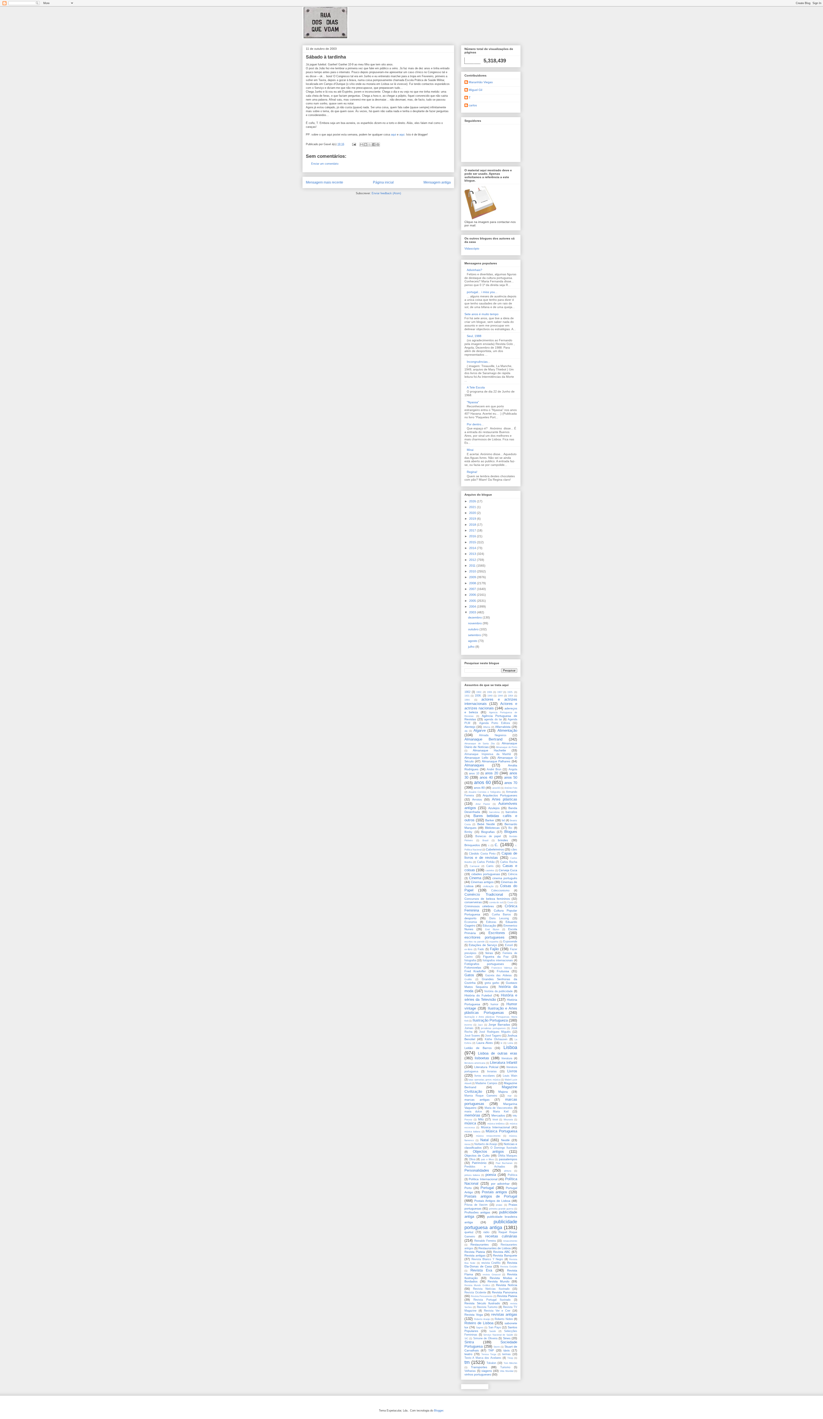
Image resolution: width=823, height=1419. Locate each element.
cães (514, 849)
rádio (486, 1232)
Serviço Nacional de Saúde (498, 1334)
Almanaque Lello (476, 757)
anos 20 (491, 773)
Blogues (510, 832)
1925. (510, 692)
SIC (466, 1338)
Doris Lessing (499, 918)
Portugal (487, 1188)
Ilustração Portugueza (490, 1020)
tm (467, 1362)
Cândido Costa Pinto (482, 853)
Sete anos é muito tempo (481, 314)
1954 (510, 695)
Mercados (498, 1115)
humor (494, 1004)
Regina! (472, 472)
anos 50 (510, 777)
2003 (473, 612)
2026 (473, 501)
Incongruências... (478, 361)
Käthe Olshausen (496, 1039)
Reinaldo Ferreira (485, 1240)
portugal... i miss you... (482, 292)
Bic (510, 827)
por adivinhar (500, 1183)
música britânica (496, 1123)
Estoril (509, 945)
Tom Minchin (510, 1363)
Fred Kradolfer (475, 971)
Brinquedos (472, 845)
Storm (497, 1346)
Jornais (468, 1028)
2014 (473, 548)
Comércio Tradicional (483, 894)
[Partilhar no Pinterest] (378, 144)
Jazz (480, 1024)
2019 (473, 518)
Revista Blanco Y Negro (487, 1259)
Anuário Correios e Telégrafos (485, 792)
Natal (484, 1140)
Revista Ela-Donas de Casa (490, 1264)
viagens (486, 1370)
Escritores (496, 933)
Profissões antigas (477, 1212)
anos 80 (479, 787)
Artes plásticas (504, 799)
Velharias (470, 1370)
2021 (473, 507)
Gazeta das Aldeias (498, 975)
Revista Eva (481, 1270)
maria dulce (473, 1111)
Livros (512, 1071)
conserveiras (473, 902)
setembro (475, 635)
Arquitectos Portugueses (500, 795)
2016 (473, 536)
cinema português (504, 878)
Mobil (495, 1119)
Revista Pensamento (482, 1296)
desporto (470, 918)
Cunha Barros (501, 914)
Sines (507, 1338)
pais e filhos (487, 1159)
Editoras (491, 922)
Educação (489, 925)
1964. (467, 699)
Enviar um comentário (324, 163)
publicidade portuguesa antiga (490, 1224)
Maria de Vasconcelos (499, 1107)
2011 (472, 565)
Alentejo (469, 726)
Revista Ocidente (475, 1292)
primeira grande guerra (501, 1208)
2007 (473, 589)
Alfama (486, 727)
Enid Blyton (492, 929)
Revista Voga (473, 1314)
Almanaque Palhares (496, 761)
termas (506, 1354)
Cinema (475, 878)
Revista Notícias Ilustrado (491, 1288)
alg (465, 731)
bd (503, 820)
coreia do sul (496, 902)
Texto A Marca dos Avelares (482, 1357)
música (470, 1123)
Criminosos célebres (479, 906)
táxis (506, 1350)
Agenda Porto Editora (494, 723)
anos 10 (474, 773)
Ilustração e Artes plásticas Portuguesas (490, 1010)
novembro (475, 623)
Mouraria (508, 1119)
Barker (489, 820)
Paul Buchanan (504, 1163)
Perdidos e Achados (484, 1166)
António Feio (510, 788)
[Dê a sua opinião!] (365, 144)
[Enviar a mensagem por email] (361, 144)
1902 (467, 692)
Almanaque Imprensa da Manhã (487, 754)
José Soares (472, 1035)
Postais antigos (494, 1192)
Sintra (469, 1342)
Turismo (505, 1367)
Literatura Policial (486, 1067)
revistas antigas (504, 1314)
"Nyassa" (473, 402)
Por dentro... (475, 424)
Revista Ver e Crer (497, 1310)
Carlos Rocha (508, 862)
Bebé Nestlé (486, 824)
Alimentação (507, 730)
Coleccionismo (500, 890)
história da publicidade (498, 991)
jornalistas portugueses (493, 1028)
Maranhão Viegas (481, 82)
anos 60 (482, 782)
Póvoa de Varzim (476, 1204)
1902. (479, 692)
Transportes (479, 1367)
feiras (489, 953)
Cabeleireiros (495, 849)
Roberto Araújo (482, 1319)
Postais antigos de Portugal (490, 1196)
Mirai (470, 449)
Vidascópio (471, 248)
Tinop (510, 1358)
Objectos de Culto (477, 1155)
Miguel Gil (475, 90)
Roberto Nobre (504, 1319)
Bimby (468, 832)
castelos (489, 870)
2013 (473, 553)
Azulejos (494, 808)
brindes (503, 840)
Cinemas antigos (482, 882)
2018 (473, 524)
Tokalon (491, 1363)
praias (499, 1205)
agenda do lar (493, 719)
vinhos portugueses (477, 1374)
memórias (472, 1115)
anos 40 (486, 777)
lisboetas (482, 1058)
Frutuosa (503, 971)
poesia (490, 1175)
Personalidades (476, 1170)
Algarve (479, 730)
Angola (513, 769)
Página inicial (383, 182)
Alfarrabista (503, 726)
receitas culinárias (501, 1236)
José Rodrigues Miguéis (495, 1031)
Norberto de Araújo (485, 1144)
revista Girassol (491, 1274)
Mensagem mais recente (324, 182)
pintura (507, 1170)
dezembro (475, 617)
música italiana (472, 1131)
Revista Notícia (506, 1285)
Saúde (492, 1331)
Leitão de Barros (478, 1048)
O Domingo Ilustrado (503, 1147)
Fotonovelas (472, 967)
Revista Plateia (474, 1251)
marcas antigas (477, 1099)
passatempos (508, 1159)
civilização (488, 886)
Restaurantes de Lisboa (494, 1248)
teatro (468, 1354)
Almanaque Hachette (489, 750)
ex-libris (468, 949)
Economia (470, 922)
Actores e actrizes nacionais (490, 706)
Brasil (485, 840)
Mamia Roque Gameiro (480, 1095)
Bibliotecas (492, 827)
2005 (473, 600)
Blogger (438, 1410)
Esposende (510, 941)
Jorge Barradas (499, 1024)
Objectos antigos (488, 1152)
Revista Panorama (504, 1292)
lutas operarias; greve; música (484, 1079)
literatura (507, 1058)
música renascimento (488, 1136)
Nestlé (505, 1140)
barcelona (494, 812)
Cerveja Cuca (508, 870)
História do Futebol (478, 995)
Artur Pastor (483, 804)
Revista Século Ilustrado (482, 1303)
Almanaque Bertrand (483, 739)
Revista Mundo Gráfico (477, 1285)
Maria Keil (500, 1111)
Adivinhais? (474, 270)
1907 (499, 692)
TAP (491, 1350)
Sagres (480, 1327)
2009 (473, 577)
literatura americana (474, 1063)
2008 (473, 583)
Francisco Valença (501, 967)
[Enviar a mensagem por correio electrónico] (354, 144)
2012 (473, 559)
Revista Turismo (487, 1307)
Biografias (488, 832)
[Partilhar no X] (370, 144)
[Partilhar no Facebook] (374, 144)
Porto (468, 1188)
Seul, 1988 (474, 336)
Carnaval (474, 866)
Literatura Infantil (503, 1063)
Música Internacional (495, 1127)
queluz (468, 1232)
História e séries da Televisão (490, 997)
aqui (393, 134)
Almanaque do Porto (506, 747)
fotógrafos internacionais (498, 960)
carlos (473, 105)
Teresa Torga (488, 1354)
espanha (493, 941)
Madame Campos (486, 1083)
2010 (473, 571)
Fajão (494, 949)
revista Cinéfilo (491, 1262)
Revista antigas (474, 1255)
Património (479, 1163)
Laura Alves (484, 1042)
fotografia (470, 960)
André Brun (494, 769)
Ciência (512, 874)
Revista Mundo (498, 1281)
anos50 (496, 788)
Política (512, 1175)
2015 (473, 542)
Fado (481, 949)
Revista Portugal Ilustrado (492, 1299)
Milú (481, 1119)
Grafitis (468, 979)
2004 (473, 606)
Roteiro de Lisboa (478, 1323)
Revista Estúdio (508, 1266)
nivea (467, 1144)
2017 (473, 530)
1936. (478, 695)
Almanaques (474, 765)
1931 (467, 695)
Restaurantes (479, 1244)
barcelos (511, 812)
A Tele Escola (476, 387)
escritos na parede (474, 941)
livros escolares (485, 1075)
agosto (473, 641)
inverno (468, 1024)
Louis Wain (510, 1075)
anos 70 (510, 783)
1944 (500, 695)
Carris (490, 866)
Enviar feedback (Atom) (386, 193)
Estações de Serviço (483, 945)
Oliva (472, 1159)
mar (510, 1095)
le (501, 1043)
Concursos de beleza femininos (487, 898)
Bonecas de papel (488, 836)
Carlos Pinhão (486, 862)
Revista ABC (501, 1251)
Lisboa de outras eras (497, 1053)
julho (471, 646)
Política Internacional (483, 1179)
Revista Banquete (505, 1255)
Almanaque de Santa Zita (479, 743)
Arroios (477, 799)
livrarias (492, 1071)
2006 (473, 594)
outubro (473, 629)
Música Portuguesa (501, 1131)
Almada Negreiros (492, 735)
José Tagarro (493, 1035)
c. (496, 844)
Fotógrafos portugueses (484, 964)
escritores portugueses (484, 937)
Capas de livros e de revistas (490, 855)
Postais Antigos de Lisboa (492, 1200)
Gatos (469, 975)
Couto (510, 902)
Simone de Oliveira (485, 1338)
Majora (503, 1091)
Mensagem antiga (437, 182)
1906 (489, 692)
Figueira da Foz (496, 956)
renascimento (510, 1241)
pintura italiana (472, 1175)
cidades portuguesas (485, 874)
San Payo (494, 1327)
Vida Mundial (506, 1371)
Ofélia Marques (507, 1155)
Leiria (510, 1043)
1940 (490, 695)
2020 (473, 513)
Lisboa (510, 1047)
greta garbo (492, 982)
